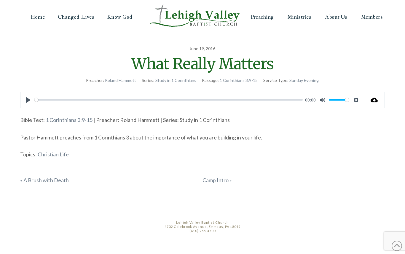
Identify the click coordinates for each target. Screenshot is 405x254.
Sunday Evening (304, 80)
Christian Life (53, 154)
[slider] (168, 100)
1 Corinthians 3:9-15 (239, 80)
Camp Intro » (217, 180)
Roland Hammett (120, 80)
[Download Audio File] (374, 100)
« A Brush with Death (44, 180)
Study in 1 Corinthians (175, 80)
